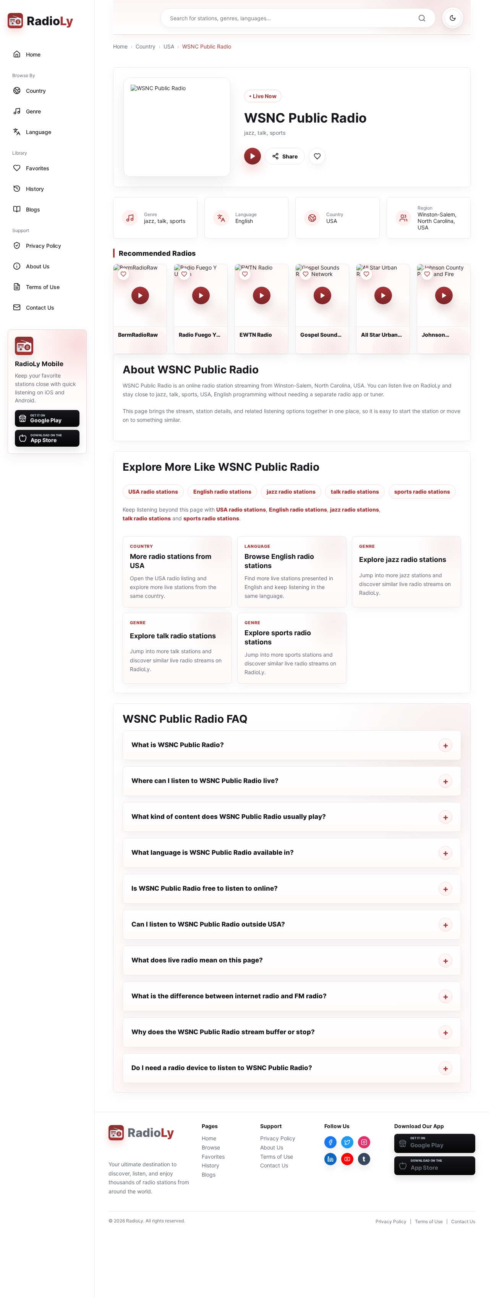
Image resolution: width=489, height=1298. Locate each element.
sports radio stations (422, 491)
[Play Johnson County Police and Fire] (444, 295)
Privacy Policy (277, 1138)
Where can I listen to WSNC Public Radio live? (205, 781)
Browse (211, 1147)
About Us (271, 1147)
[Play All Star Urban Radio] (383, 295)
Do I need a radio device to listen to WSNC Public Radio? (221, 1068)
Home (120, 46)
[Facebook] (330, 1142)
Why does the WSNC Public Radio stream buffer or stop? (223, 1032)
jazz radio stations (291, 491)
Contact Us (274, 1165)
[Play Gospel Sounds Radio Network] (322, 295)
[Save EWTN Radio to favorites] (245, 274)
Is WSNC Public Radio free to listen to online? (204, 888)
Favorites (213, 1156)
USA (169, 46)
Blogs (208, 1174)
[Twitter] (347, 1142)
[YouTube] (347, 1159)
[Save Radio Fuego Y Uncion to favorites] (184, 274)
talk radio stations (355, 491)
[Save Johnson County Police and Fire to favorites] (427, 274)
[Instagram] (364, 1142)
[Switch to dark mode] (452, 18)
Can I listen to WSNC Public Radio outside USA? (208, 924)
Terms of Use (276, 1156)
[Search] (421, 17)
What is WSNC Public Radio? (177, 745)
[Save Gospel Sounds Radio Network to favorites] (306, 274)
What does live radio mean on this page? (197, 960)
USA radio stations (153, 491)
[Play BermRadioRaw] (140, 295)
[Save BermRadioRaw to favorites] (123, 274)
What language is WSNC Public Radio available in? (212, 852)
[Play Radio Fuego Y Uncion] (201, 295)
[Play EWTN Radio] (261, 295)
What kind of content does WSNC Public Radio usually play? (228, 816)
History (210, 1165)
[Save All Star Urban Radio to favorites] (366, 274)
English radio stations (222, 491)
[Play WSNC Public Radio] (252, 156)
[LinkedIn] (330, 1159)
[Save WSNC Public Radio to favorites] (317, 156)
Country (145, 46)
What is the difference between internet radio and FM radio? (229, 996)
